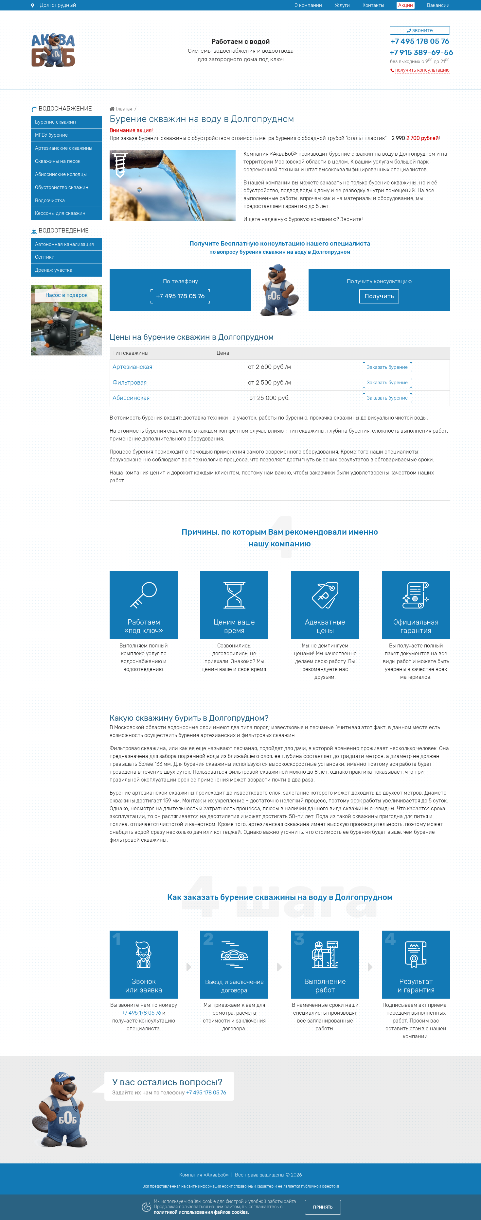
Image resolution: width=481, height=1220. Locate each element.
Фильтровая (130, 382)
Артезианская (132, 366)
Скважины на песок (57, 161)
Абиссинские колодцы (61, 174)
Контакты (373, 5)
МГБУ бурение (51, 135)
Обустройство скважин (61, 187)
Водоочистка (50, 200)
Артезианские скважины (63, 148)
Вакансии (438, 5)
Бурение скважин (55, 122)
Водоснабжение (64, 109)
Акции (405, 5)
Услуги (342, 5)
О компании (308, 5)
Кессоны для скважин (60, 213)
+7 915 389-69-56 (421, 52)
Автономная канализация (64, 244)
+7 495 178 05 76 (420, 41)
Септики (45, 257)
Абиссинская (131, 398)
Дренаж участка (53, 270)
